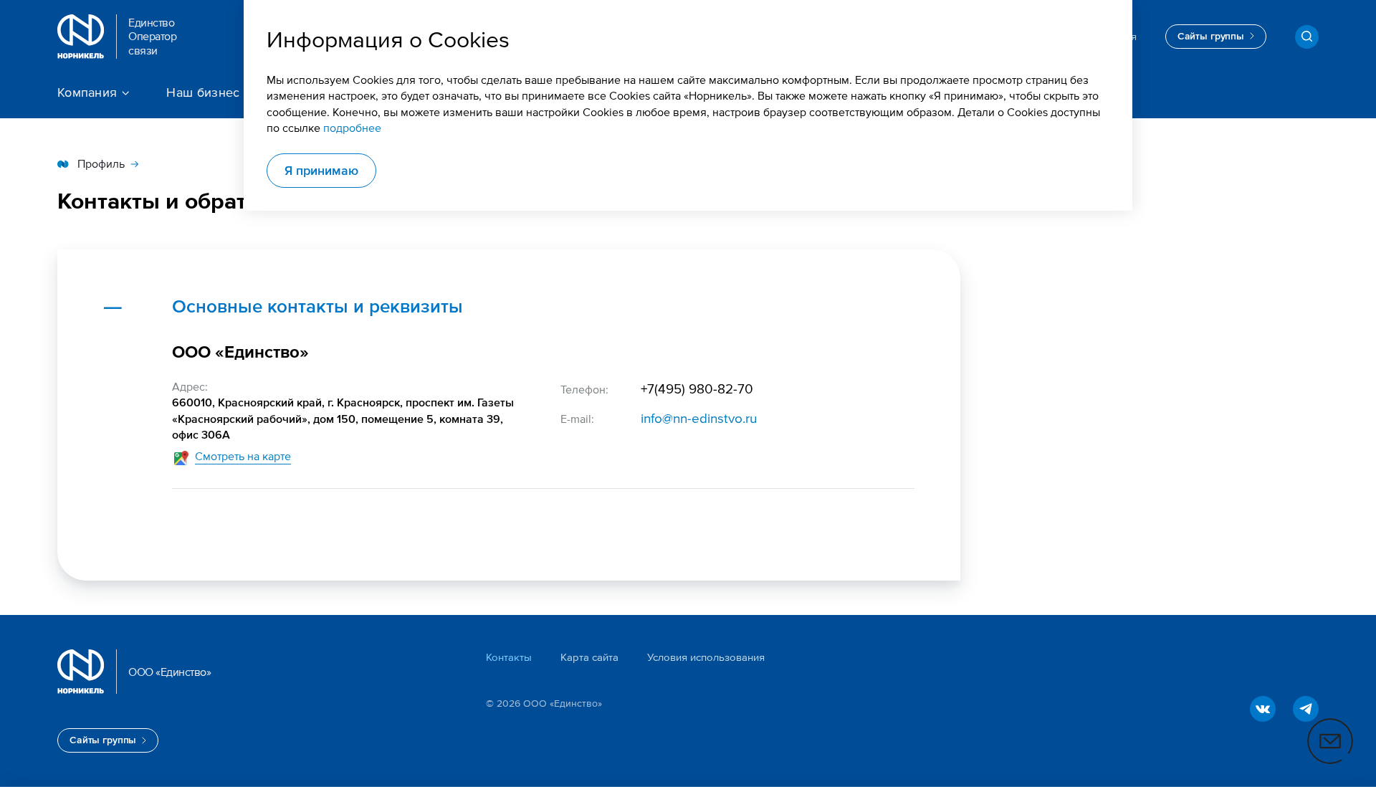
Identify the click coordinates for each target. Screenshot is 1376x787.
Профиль (101, 164)
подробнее (352, 128)
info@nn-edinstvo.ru (699, 418)
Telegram (1306, 709)
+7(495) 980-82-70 (697, 388)
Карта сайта (589, 656)
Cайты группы (1210, 35)
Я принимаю (321, 170)
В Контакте (1263, 709)
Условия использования (706, 656)
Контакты (509, 656)
